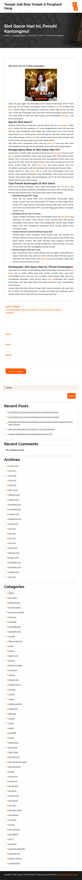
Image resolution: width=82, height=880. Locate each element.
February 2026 (14, 495)
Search (9, 388)
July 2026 (12, 471)
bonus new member (16, 612)
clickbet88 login (14, 632)
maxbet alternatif (15, 704)
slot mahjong (13, 815)
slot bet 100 (13, 776)
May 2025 (12, 538)
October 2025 (13, 514)
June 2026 (12, 476)
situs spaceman (14, 767)
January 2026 (13, 500)
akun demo (12, 598)
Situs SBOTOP (14, 757)
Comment (9, 313)
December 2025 (14, 505)
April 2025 (12, 543)
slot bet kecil (13, 786)
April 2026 (12, 485)
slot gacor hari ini (14, 810)
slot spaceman (14, 830)
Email (8, 344)
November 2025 (14, 509)
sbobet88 (12, 733)
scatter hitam (13, 743)
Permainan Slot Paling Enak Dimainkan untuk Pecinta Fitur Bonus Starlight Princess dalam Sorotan (40, 423)
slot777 (11, 839)
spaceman (12, 844)
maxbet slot (13, 709)
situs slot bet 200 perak (17, 762)
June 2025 (12, 533)
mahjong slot (13, 680)
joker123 (11, 651)
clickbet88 (12, 622)
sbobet (11, 728)
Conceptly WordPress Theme (67, 874)
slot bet (11, 772)
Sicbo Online (13, 752)
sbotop (11, 738)
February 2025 (14, 553)
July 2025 (12, 529)
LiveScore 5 (13, 670)
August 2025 (13, 524)
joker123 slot (13, 656)
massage (11, 690)
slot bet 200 (13, 781)
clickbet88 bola (14, 627)
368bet (11, 593)
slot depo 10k (13, 796)
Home (7, 35)
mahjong (11, 675)
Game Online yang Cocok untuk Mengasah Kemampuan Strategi (33, 417)
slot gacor (12, 805)
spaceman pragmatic (16, 849)
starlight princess (15, 858)
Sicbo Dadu (12, 747)
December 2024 (14, 562)
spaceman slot (14, 854)
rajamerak (12, 714)
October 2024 (13, 572)
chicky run (12, 617)
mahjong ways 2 (14, 685)
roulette (11, 718)
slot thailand (13, 834)
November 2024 (14, 567)
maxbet (11, 699)
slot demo (12, 791)
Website (8, 355)
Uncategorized (19, 35)
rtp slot (11, 723)
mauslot (11, 694)
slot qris (11, 825)
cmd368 (11, 636)
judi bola (11, 661)
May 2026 (12, 480)
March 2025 (13, 548)
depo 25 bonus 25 (15, 641)
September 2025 (14, 519)
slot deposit (13, 801)
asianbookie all (14, 603)
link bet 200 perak (15, 665)
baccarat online (14, 607)
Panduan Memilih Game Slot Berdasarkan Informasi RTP (30, 434)
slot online (12, 820)
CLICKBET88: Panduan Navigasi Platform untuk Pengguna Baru (33, 412)
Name (8, 334)
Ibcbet (10, 646)
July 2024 (12, 577)
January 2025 (13, 558)
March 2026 (13, 490)
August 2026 (13, 466)
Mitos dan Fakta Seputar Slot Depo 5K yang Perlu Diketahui (31, 429)
